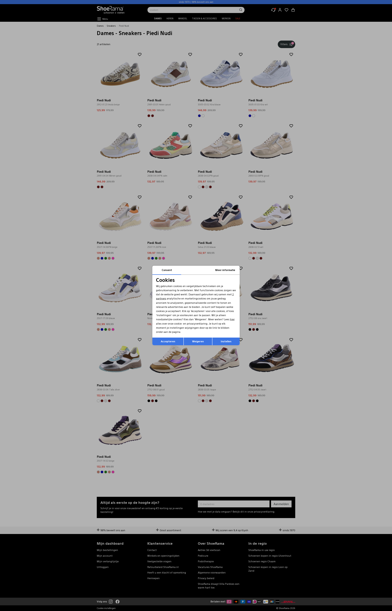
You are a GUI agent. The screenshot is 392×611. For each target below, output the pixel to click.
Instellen (226, 341)
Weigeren (198, 341)
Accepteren (168, 341)
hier (232, 319)
